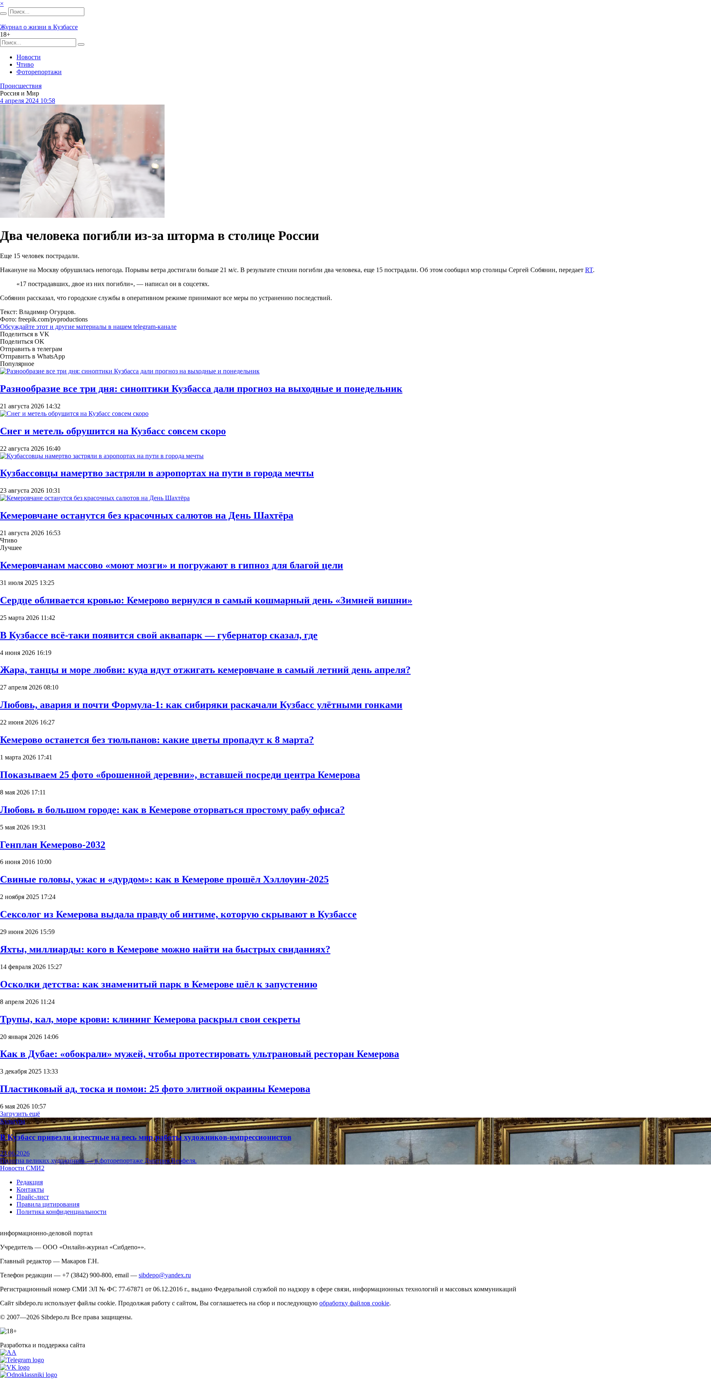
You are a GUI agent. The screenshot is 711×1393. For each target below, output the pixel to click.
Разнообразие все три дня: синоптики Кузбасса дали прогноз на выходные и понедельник (201, 388)
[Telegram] (22, 1359)
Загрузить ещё (20, 1113)
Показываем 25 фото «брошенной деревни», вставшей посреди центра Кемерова (180, 774)
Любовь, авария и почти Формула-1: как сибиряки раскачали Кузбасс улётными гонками (201, 704)
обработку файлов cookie (354, 1303)
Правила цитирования (47, 1204)
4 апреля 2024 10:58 (27, 100)
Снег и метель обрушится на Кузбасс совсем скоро (113, 431)
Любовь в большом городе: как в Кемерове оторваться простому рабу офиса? (172, 809)
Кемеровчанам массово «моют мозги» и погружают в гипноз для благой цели (171, 565)
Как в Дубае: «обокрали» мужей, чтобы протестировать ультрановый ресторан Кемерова (199, 1053)
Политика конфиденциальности (61, 1211)
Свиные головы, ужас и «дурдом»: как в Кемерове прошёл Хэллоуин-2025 (164, 879)
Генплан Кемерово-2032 (52, 844)
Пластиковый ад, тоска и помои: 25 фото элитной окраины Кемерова (155, 1088)
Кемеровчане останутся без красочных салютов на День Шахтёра (146, 515)
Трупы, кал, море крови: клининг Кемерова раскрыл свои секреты (150, 1019)
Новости (28, 57)
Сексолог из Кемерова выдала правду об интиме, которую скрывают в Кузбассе (178, 914)
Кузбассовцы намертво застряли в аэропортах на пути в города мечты (157, 473)
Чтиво (25, 64)
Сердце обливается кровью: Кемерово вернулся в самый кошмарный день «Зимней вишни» (206, 600)
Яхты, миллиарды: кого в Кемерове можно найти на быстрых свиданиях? (165, 949)
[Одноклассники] (28, 1374)
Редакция (29, 1182)
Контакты (30, 1189)
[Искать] (3, 13)
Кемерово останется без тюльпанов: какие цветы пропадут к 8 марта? (157, 739)
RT (589, 269)
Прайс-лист (32, 1196)
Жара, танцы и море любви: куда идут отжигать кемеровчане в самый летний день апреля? (205, 669)
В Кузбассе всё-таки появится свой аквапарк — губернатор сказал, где (159, 635)
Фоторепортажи (39, 71)
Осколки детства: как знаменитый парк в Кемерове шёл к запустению (158, 984)
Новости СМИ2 (22, 1168)
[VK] (15, 1367)
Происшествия (21, 85)
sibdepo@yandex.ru (165, 1275)
